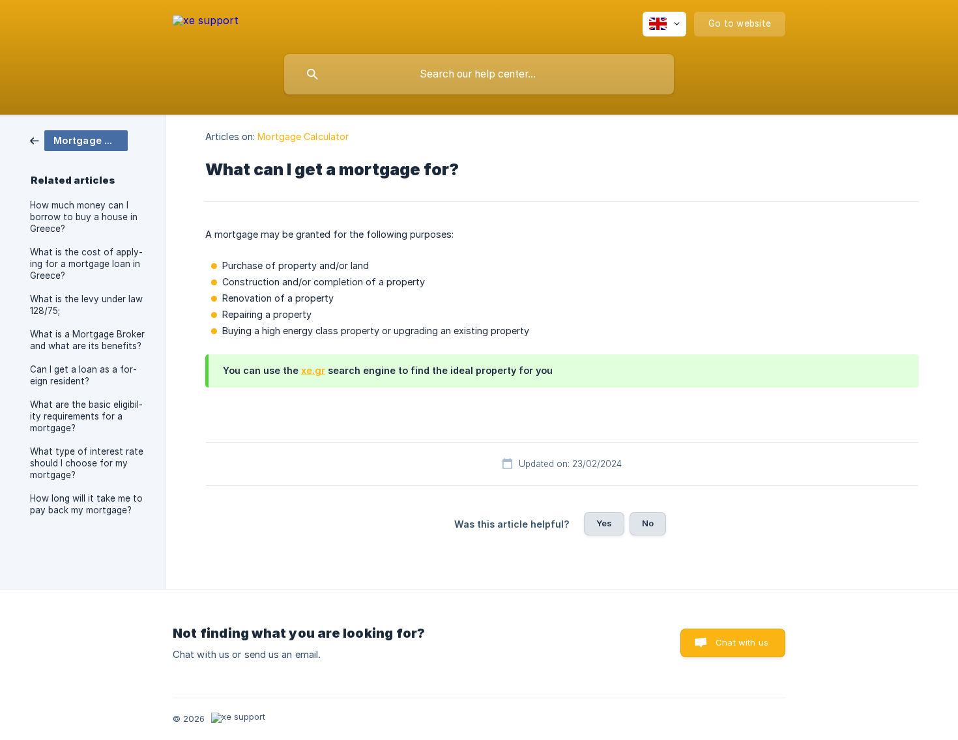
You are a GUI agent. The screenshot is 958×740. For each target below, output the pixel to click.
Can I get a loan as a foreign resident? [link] (83, 375)
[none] (206, 22)
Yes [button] (604, 523)
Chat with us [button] (742, 642)
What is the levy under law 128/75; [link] (86, 305)
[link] (79, 140)
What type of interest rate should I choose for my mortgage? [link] (86, 463)
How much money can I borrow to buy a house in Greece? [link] (84, 217)
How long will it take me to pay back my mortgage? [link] (86, 504)
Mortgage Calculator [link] (303, 136)
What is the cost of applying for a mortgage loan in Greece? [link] (86, 264)
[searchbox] (479, 74)
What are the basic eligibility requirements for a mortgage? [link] (86, 416)
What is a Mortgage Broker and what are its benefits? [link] (87, 340)
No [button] (648, 523)
